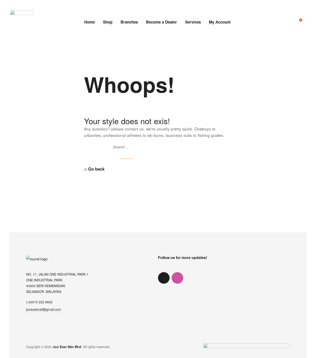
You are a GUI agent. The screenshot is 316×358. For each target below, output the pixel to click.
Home (89, 22)
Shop (107, 22)
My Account (220, 22)
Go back (96, 169)
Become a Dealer (161, 22)
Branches (129, 22)
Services (193, 22)
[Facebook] (191, 278)
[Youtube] (205, 278)
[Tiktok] (164, 278)
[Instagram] (177, 278)
